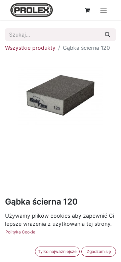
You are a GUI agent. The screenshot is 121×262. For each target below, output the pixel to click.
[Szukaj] (107, 34)
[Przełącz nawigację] (103, 10)
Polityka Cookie (20, 231)
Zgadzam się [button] (99, 251)
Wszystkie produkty (30, 47)
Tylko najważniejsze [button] (57, 251)
